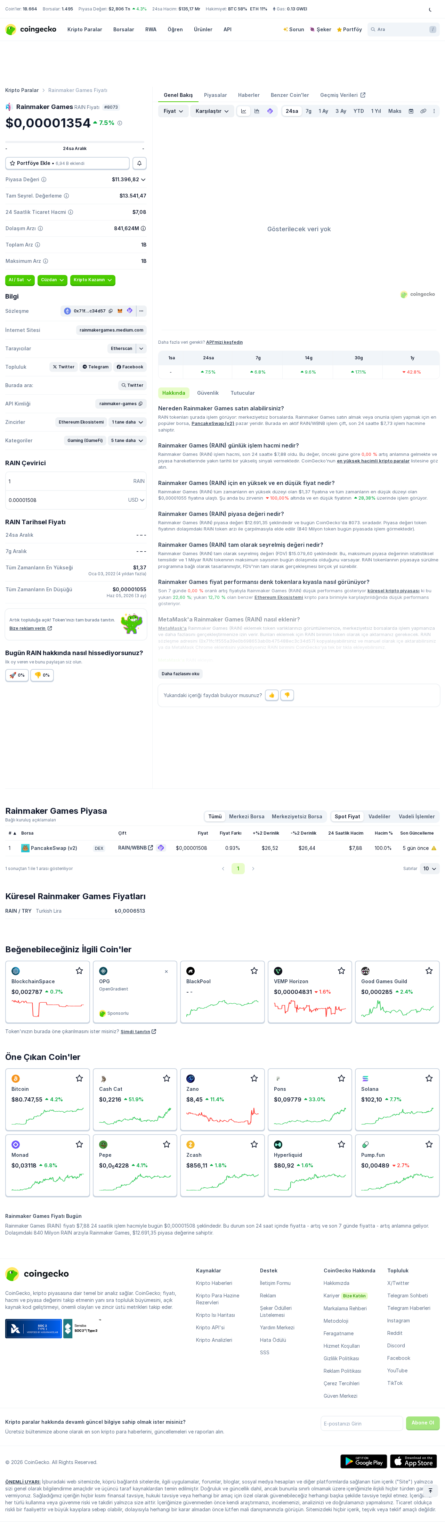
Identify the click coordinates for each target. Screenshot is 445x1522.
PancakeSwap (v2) (213, 423)
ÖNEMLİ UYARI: (23, 1482)
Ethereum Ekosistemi (278, 597)
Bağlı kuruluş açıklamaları (30, 819)
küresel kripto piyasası (393, 590)
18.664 (30, 8)
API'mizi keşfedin (224, 342)
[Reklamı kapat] (166, 971)
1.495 (67, 8)
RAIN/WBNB (132, 848)
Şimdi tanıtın (135, 1031)
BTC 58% (237, 8)
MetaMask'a (172, 628)
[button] (111, 330)
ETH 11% (258, 8)
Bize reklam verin (27, 628)
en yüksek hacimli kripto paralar (373, 460)
